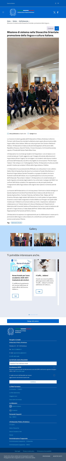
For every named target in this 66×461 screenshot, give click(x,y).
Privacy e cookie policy (28, 451)
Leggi (16, 296)
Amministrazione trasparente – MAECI (19, 445)
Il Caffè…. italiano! (42, 275)
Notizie (15, 21)
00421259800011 (17, 349)
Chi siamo (11, 425)
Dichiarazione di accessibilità (44, 451)
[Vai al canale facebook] (57, 12)
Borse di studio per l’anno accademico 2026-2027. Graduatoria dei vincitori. (21, 277)
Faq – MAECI (12, 417)
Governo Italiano (11, 3)
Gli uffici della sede (14, 356)
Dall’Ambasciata (23, 21)
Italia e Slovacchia (14, 428)
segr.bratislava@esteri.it (19, 353)
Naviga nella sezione (33, 321)
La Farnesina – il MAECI (15, 389)
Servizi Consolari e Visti (15, 431)
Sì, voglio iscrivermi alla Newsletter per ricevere (20, 375)
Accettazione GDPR (15, 367)
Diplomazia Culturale (16, 222)
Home (9, 21)
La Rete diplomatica (14, 393)
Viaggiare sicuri (13, 396)
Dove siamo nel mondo (15, 400)
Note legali (17, 451)
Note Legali (21, 371)
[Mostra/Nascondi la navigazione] (3, 12)
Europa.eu (14, 410)
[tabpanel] (21, 240)
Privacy (17, 371)
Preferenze (46, 456)
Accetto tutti (57, 456)
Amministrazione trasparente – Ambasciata (21, 441)
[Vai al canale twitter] (54, 12)
